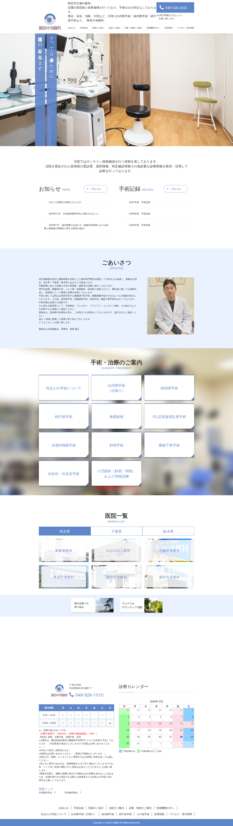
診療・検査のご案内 (133, 27)
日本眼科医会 (71, 792)
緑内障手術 (107, 814)
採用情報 (168, 27)
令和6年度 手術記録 (139, 213)
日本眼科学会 (45, 792)
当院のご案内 (114, 27)
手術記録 (84, 27)
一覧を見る (95, 188)
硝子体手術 (125, 814)
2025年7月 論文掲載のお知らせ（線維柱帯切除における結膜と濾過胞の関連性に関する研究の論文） (76, 226)
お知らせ (71, 27)
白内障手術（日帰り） (84, 814)
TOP (218, 814)
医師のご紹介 (98, 27)
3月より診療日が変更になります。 (66, 202)
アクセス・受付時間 (185, 27)
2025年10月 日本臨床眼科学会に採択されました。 (75, 213)
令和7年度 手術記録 (139, 202)
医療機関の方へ (153, 27)
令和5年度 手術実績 (139, 224)
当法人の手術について (53, 814)
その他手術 (143, 814)
